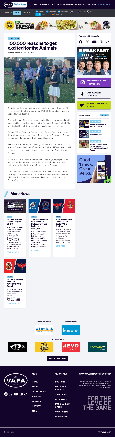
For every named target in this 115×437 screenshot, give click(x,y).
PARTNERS (37, 401)
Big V (94, 4)
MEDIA (35, 387)
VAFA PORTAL (62, 412)
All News (104, 115)
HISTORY (36, 406)
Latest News (14, 38)
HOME (35, 382)
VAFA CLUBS (61, 394)
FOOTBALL (60, 382)
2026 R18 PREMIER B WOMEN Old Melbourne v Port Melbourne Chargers (39, 223)
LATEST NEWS (39, 391)
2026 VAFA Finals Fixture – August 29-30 (14, 221)
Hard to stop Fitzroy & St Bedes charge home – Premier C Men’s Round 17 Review (99, 147)
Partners (70, 4)
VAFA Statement (96, 134)
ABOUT (78, 4)
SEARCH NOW (94, 84)
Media (37, 4)
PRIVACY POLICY (104, 432)
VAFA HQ (36, 396)
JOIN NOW (91, 106)
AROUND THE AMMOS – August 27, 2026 (98, 125)
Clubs (61, 4)
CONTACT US (61, 417)
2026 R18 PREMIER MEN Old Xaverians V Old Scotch (15, 282)
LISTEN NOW (92, 95)
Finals (44, 4)
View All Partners (57, 358)
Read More (12, 252)
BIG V (34, 411)
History (86, 4)
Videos (34, 216)
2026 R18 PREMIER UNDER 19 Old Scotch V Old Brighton (64, 222)
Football (52, 4)
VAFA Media (15, 52)
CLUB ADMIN (61, 399)
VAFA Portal (103, 5)
